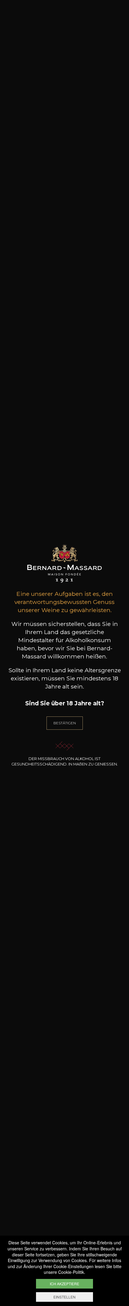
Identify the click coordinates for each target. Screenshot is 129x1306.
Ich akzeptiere (64, 1283)
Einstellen (64, 1296)
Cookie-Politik (71, 1272)
